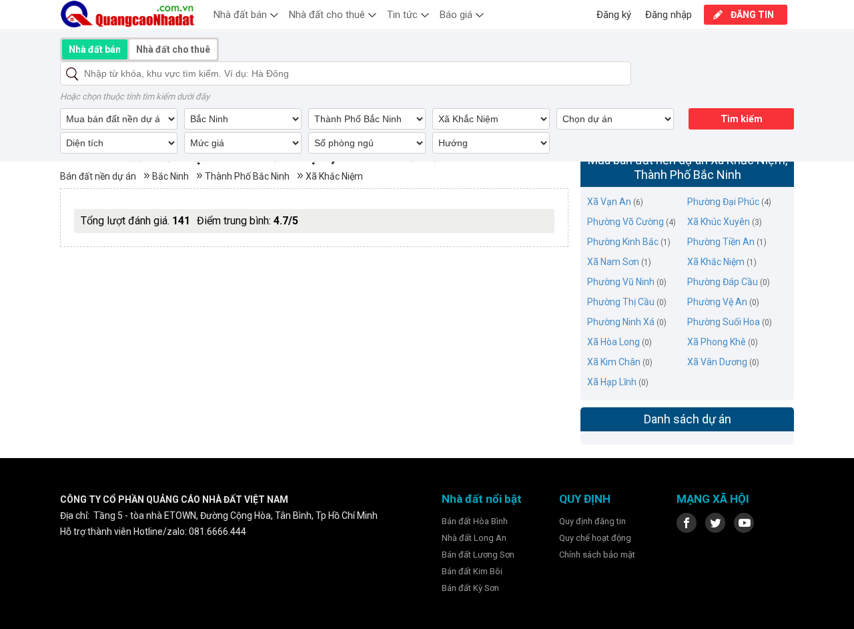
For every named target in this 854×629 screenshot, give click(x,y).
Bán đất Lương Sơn (478, 555)
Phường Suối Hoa (723, 322)
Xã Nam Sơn (613, 261)
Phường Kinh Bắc (623, 241)
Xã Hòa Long (613, 342)
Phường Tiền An (721, 241)
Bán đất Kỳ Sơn (470, 588)
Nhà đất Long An (474, 538)
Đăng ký (613, 15)
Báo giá (456, 15)
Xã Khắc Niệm (334, 176)
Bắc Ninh (170, 176)
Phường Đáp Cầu (722, 281)
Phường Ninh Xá (621, 322)
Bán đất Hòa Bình (475, 521)
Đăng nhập (668, 15)
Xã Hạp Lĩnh (611, 382)
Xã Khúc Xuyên (718, 221)
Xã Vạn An (609, 201)
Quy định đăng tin (592, 521)
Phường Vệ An (717, 301)
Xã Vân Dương (717, 362)
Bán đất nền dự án (98, 176)
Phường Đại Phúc (723, 201)
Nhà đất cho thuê (327, 15)
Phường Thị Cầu (621, 301)
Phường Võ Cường (625, 221)
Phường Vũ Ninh (621, 281)
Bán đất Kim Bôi (472, 571)
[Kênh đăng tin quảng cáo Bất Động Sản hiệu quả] (128, 14)
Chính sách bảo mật (597, 555)
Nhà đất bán (240, 15)
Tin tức (402, 15)
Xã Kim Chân (613, 362)
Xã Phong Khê (716, 342)
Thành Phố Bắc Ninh (247, 176)
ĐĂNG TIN (752, 14)
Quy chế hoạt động (595, 538)
